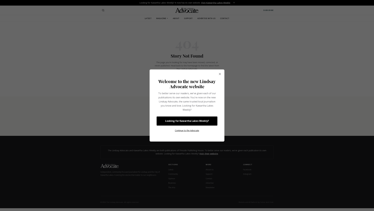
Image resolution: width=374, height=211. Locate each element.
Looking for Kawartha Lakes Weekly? (187, 120)
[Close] (220, 74)
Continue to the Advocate (187, 130)
